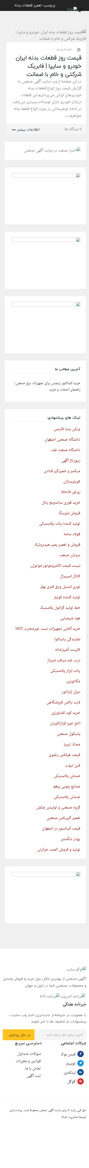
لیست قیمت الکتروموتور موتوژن (55, 565)
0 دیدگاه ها (72, 129)
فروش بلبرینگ (69, 513)
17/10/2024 (64, 50)
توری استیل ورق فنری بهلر (60, 586)
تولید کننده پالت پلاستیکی (59, 523)
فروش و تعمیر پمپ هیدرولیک (57, 544)
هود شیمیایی (70, 618)
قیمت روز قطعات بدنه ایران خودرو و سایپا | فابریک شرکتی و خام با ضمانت (48, 66)
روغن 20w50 (70, 492)
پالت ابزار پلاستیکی (65, 671)
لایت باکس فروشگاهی (63, 702)
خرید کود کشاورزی (65, 713)
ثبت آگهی (33, 1075)
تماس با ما (33, 1068)
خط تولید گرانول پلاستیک (60, 607)
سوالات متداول (29, 1054)
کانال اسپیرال (70, 576)
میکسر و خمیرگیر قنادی (62, 471)
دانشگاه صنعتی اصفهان (62, 439)
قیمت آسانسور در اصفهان (61, 828)
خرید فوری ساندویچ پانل (61, 502)
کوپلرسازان (71, 481)
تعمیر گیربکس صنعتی (63, 818)
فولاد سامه (71, 534)
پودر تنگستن (70, 839)
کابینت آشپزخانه (67, 650)
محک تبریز (72, 744)
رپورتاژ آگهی (70, 460)
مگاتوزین (73, 681)
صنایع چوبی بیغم (66, 786)
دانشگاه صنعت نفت (65, 450)
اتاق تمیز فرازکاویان (65, 723)
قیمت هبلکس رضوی (64, 755)
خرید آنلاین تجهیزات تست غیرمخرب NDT (47, 628)
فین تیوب (72, 765)
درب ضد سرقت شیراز (63, 660)
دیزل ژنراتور (71, 692)
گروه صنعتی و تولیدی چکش (58, 807)
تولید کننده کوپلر (67, 597)
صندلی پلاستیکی (67, 776)
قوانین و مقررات (28, 1061)
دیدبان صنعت (69, 555)
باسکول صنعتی (68, 734)
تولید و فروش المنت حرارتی (58, 849)
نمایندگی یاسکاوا (67, 639)
